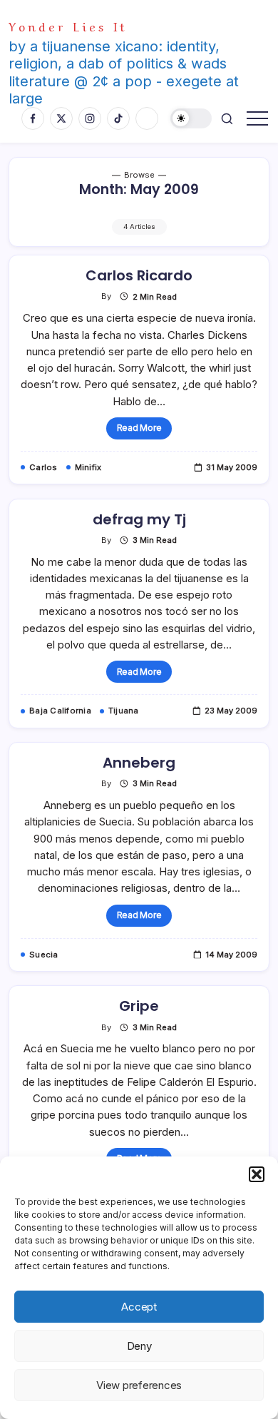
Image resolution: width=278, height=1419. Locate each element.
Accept (139, 1306)
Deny (139, 1346)
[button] (256, 1174)
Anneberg (139, 763)
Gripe (139, 1006)
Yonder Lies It (68, 25)
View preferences (139, 1385)
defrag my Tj (139, 519)
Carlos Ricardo (139, 275)
